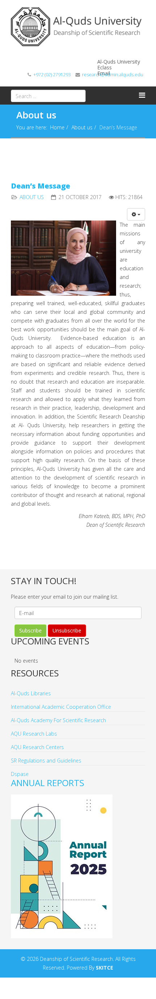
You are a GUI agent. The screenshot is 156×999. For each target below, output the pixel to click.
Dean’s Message (40, 186)
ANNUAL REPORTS (47, 783)
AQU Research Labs (34, 733)
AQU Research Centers (37, 747)
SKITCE (104, 967)
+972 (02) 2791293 (52, 75)
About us (82, 127)
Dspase (20, 774)
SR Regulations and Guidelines (46, 760)
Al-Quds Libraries (31, 693)
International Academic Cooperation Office (61, 706)
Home (57, 127)
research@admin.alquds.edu (112, 75)
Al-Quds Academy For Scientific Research (58, 720)
